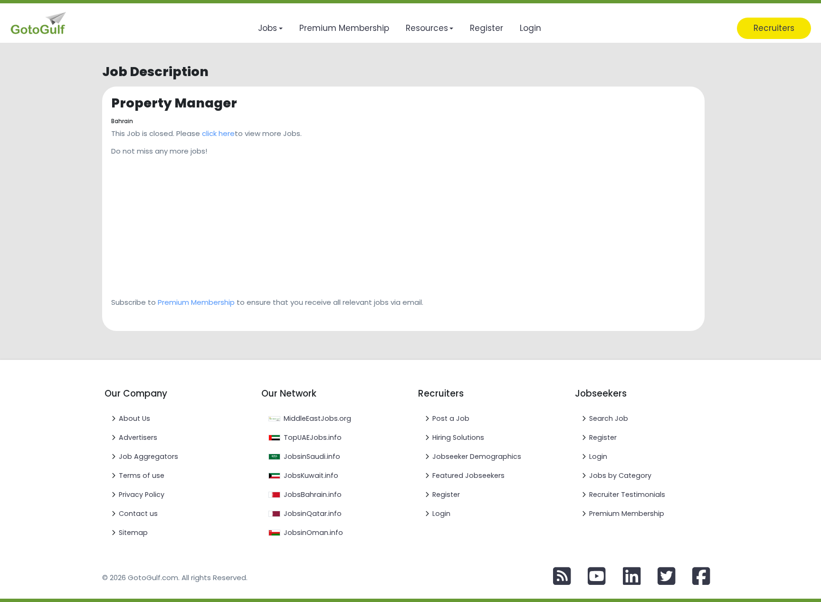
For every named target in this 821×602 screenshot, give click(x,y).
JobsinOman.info (313, 532)
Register (446, 494)
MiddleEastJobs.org (317, 418)
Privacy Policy (141, 494)
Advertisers (138, 437)
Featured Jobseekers (468, 475)
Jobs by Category (620, 475)
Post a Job (450, 418)
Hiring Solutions (458, 437)
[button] (270, 28)
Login (441, 513)
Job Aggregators (148, 456)
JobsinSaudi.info (312, 456)
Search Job (608, 418)
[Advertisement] (374, 223)
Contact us (138, 513)
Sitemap (133, 532)
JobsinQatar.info (313, 513)
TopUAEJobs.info (313, 437)
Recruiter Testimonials (627, 494)
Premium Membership (196, 302)
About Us (134, 418)
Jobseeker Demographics (476, 456)
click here (218, 133)
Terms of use (141, 475)
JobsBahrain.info (313, 494)
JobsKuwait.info (311, 475)
